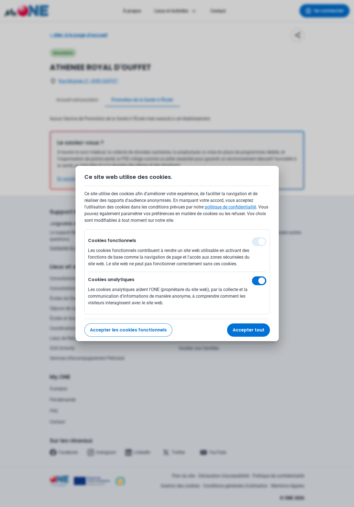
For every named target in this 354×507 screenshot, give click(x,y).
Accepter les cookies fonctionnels (128, 330)
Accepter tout (248, 330)
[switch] (259, 280)
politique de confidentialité (230, 207)
